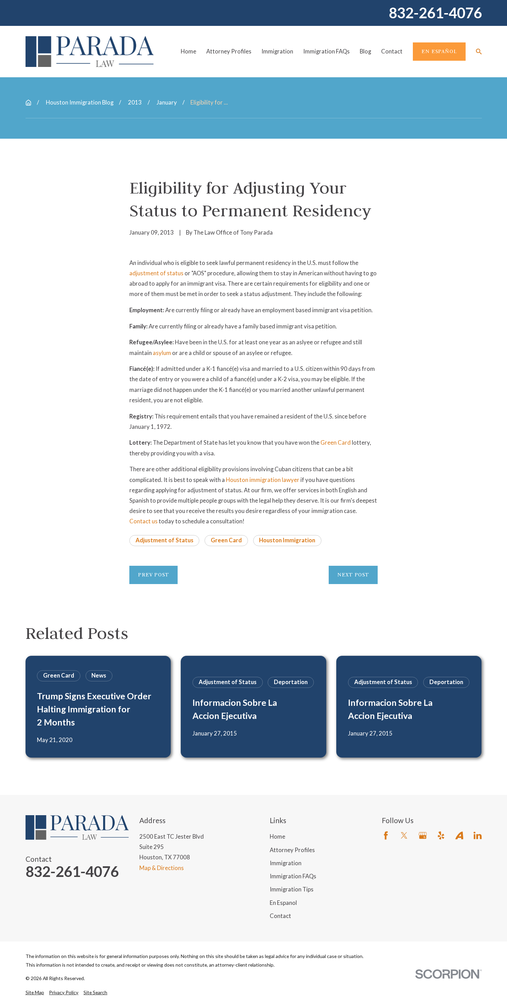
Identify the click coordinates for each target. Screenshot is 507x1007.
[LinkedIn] (477, 835)
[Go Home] (28, 103)
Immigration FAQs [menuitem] (326, 51)
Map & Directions (161, 867)
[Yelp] (441, 835)
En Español (439, 51)
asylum (162, 352)
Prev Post (153, 574)
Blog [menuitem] (365, 51)
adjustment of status (156, 273)
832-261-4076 (435, 13)
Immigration (285, 863)
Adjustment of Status (164, 540)
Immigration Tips (292, 889)
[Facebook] (386, 835)
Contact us (143, 521)
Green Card (335, 442)
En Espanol (283, 902)
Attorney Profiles (292, 849)
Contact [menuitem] (391, 51)
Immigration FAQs (293, 876)
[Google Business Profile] (423, 835)
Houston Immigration (287, 540)
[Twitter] (404, 835)
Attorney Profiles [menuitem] (228, 51)
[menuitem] (35, 992)
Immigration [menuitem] (277, 51)
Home (277, 836)
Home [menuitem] (188, 51)
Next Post (353, 574)
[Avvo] (459, 835)
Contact (280, 915)
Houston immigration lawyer (262, 479)
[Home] (89, 51)
